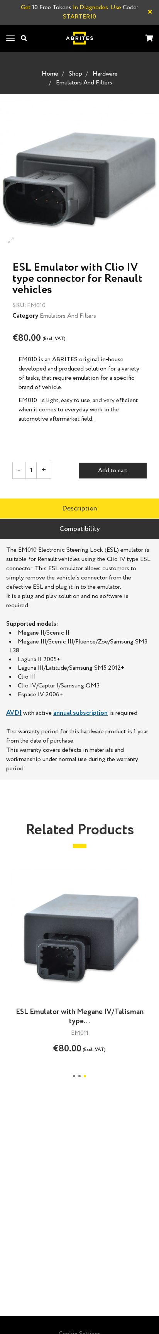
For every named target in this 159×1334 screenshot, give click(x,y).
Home (50, 73)
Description (79, 509)
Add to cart (112, 470)
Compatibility (79, 529)
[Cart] (149, 38)
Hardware (105, 73)
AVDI (14, 713)
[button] (74, 1076)
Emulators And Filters (84, 82)
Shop (75, 73)
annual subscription (80, 713)
